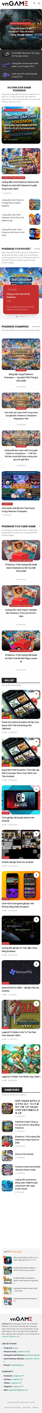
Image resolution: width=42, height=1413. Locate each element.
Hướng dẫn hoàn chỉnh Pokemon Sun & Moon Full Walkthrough (13, 218)
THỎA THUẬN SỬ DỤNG (12, 1407)
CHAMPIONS (21, 370)
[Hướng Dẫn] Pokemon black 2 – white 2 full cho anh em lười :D (25, 1269)
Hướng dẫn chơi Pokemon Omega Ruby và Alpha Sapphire (13, 203)
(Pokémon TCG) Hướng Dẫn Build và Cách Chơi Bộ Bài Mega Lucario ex (21, 658)
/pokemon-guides (33, 1355)
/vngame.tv (17, 1376)
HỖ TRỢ (6, 943)
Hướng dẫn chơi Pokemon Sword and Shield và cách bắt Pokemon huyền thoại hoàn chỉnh (20, 185)
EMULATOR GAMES (24, 1154)
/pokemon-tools (23, 1351)
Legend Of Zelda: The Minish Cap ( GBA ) (21, 1077)
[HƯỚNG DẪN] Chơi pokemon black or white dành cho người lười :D (25, 1280)
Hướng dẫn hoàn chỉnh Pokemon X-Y (25, 1300)
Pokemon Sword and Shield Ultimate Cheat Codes (27, 1168)
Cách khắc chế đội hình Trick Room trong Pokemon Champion (18, 510)
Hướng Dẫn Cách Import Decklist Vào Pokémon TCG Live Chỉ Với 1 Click (21, 613)
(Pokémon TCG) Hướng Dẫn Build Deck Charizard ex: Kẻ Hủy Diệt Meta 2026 (21, 568)
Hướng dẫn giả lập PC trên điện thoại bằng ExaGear (19, 949)
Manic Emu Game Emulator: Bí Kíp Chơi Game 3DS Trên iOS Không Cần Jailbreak (20, 725)
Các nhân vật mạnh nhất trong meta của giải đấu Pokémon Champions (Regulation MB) (21, 416)
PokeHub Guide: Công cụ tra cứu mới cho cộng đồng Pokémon (27, 1125)
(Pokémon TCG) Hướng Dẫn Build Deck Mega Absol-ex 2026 (27, 1140)
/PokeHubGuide (17, 1365)
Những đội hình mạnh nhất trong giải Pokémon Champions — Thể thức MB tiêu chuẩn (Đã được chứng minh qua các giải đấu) (21, 455)
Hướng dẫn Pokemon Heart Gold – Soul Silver (25, 1290)
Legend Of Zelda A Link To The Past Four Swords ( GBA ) (19, 1034)
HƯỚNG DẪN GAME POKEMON (15, 110)
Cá (5, 732)
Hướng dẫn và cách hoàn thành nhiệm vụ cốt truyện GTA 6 (25, 65)
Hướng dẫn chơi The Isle (21, 23)
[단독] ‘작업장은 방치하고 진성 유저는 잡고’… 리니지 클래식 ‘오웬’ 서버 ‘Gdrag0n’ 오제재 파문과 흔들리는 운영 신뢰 (27, 1107)
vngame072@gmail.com (10, 1336)
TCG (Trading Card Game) (21, 560)
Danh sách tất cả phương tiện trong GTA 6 (24, 75)
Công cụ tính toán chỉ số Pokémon (18, 295)
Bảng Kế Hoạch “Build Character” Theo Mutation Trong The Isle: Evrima (21, 31)
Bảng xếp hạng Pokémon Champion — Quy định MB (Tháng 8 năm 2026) (21, 377)
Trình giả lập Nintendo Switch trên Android (18, 819)
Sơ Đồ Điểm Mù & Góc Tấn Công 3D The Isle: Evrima (25, 54)
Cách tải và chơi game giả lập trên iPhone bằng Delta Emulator (18, 905)
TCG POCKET (12, 290)
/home (15, 1348)
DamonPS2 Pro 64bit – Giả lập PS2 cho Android (20, 989)
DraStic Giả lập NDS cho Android (17, 862)
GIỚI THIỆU (27, 1407)
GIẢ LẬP (5, 717)
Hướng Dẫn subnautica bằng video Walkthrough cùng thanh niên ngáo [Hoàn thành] (26, 1184)
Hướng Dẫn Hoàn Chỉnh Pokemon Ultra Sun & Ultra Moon (13, 232)
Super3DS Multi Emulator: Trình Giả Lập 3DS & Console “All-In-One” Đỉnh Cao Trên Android (20, 773)
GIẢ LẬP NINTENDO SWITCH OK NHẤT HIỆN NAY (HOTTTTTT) (25, 1259)
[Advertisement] (21, 1221)
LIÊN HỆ (35, 1407)
